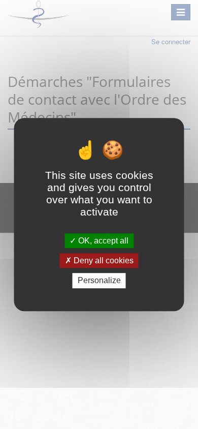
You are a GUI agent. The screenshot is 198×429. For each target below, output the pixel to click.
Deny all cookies (103, 260)
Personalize (99, 281)
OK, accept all (102, 240)
